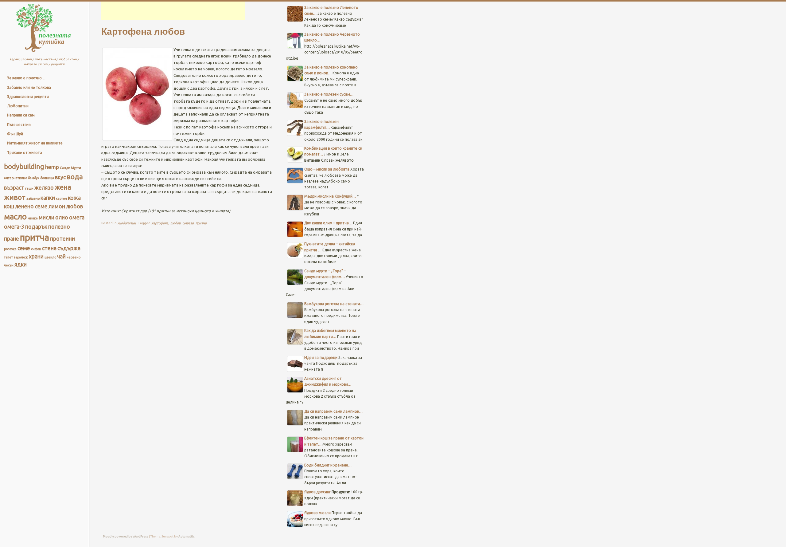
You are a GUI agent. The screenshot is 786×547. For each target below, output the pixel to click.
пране (11, 239)
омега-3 (14, 227)
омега (76, 217)
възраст (14, 188)
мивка (33, 218)
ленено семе (31, 206)
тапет (8, 257)
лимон (57, 206)
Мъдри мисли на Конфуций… (330, 196)
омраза (188, 223)
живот (14, 197)
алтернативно (15, 178)
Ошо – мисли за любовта (326, 169)
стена (49, 248)
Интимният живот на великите (35, 143)
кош (9, 206)
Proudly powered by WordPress (125, 536)
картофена (159, 223)
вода (75, 176)
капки (48, 198)
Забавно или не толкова (29, 87)
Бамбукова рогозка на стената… (334, 304)
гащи (29, 188)
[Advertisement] (173, 11)
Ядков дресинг (317, 492)
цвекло (50, 257)
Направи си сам (21, 115)
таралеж (21, 257)
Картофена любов (143, 30)
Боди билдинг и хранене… (328, 465)
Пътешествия (19, 125)
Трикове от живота (24, 153)
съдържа (68, 248)
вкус (60, 177)
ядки (20, 264)
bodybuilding (24, 166)
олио (61, 217)
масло (15, 216)
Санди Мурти (70, 168)
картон (61, 198)
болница (47, 178)
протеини (62, 239)
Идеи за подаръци (320, 358)
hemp (52, 167)
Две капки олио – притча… (328, 223)
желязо (44, 188)
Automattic (186, 536)
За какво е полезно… (26, 78)
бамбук (33, 178)
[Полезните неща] (43, 53)
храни (36, 256)
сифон (36, 249)
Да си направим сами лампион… (333, 411)
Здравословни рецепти (28, 97)
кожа (74, 198)
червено (73, 257)
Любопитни (18, 106)
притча (34, 237)
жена (63, 187)
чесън (9, 265)
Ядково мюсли (317, 513)
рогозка (10, 249)
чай (61, 256)
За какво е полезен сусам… (328, 94)
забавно (33, 198)
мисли (46, 217)
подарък (36, 227)
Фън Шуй (15, 134)
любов (74, 206)
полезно (59, 227)
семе (24, 248)
